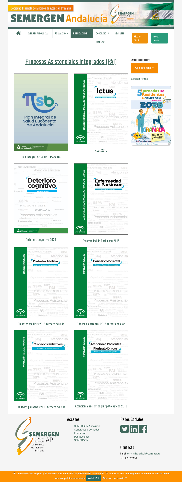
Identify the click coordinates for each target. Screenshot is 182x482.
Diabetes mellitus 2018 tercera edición (41, 324)
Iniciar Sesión (156, 38)
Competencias (143, 67)
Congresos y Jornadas (102, 34)
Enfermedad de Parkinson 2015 (100, 240)
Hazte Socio (137, 38)
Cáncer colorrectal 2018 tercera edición (101, 324)
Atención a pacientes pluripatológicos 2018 (101, 406)
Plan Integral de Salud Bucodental (41, 157)
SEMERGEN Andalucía (37, 33)
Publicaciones (82, 436)
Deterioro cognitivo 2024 (41, 239)
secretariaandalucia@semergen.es (143, 453)
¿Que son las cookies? (114, 478)
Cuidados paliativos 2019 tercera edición (41, 407)
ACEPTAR (93, 478)
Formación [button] (60, 33)
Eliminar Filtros (139, 78)
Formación (80, 433)
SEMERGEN (119, 33)
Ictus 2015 (101, 150)
